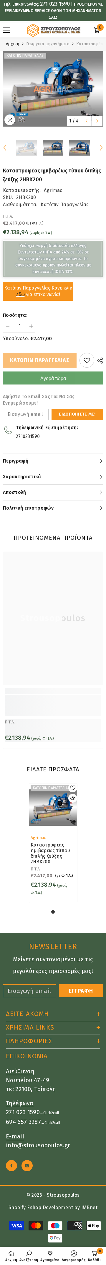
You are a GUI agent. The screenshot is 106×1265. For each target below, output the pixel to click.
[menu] (6, 30)
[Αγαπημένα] (87, 360)
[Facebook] (11, 1165)
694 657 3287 (23, 1121)
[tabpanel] (53, 843)
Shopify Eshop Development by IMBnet (53, 1207)
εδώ (20, 294)
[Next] (97, 121)
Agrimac (53, 190)
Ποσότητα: (15, 315)
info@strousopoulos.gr (38, 1145)
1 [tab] (53, 912)
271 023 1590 (55, 4)
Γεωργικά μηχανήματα (47, 43)
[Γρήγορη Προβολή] (72, 798)
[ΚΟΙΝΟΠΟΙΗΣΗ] (98, 360)
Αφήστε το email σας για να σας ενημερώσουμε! (39, 400)
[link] (53, 705)
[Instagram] (27, 1165)
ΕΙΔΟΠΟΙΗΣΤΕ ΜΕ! (77, 414)
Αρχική (12, 43)
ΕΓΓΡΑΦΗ (81, 991)
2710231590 (28, 436)
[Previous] (86, 121)
